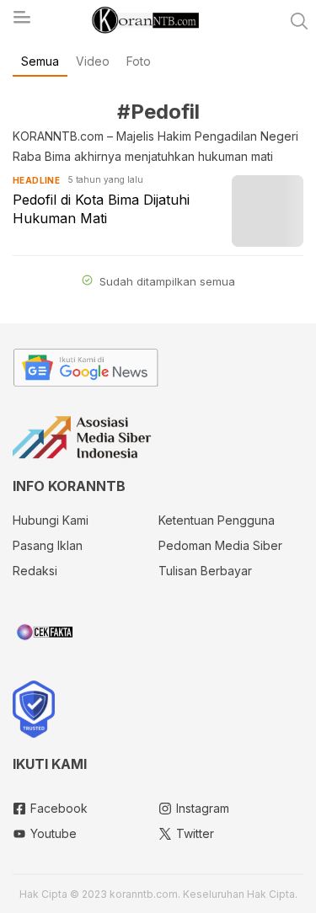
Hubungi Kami (50, 520)
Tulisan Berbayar (205, 570)
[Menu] (21, 22)
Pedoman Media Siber (220, 545)
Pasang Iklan (48, 545)
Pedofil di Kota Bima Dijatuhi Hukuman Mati (101, 209)
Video (93, 61)
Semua (40, 61)
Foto (138, 61)
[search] (299, 21)
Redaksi (35, 570)
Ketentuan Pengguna (216, 520)
